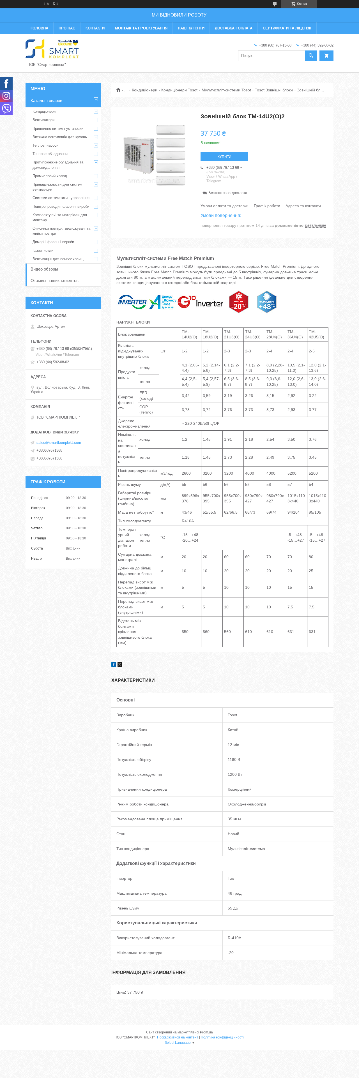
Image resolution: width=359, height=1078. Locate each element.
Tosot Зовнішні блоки (274, 90)
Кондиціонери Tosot (179, 90)
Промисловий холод (50, 176)
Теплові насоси (45, 145)
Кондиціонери (144, 90)
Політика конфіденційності (222, 1037)
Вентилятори (43, 120)
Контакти (95, 28)
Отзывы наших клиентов (55, 280)
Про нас (67, 28)
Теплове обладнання (50, 154)
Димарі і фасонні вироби (53, 242)
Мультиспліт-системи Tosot (226, 90)
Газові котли (43, 250)
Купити (224, 157)
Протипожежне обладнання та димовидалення (58, 164)
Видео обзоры (44, 269)
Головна (39, 28)
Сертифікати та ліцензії (287, 28)
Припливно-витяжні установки (58, 128)
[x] (120, 665)
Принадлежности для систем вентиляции (57, 186)
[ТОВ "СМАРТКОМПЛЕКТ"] (52, 49)
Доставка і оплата (233, 28)
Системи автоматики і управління (61, 198)
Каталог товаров (46, 100)
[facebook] (113, 665)
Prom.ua (206, 1032)
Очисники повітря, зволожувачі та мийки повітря (61, 231)
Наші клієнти (191, 28)
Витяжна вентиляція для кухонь (60, 137)
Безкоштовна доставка (227, 193)
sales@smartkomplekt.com (58, 442)
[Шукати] (311, 55)
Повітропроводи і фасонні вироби (61, 206)
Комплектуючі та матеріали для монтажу (60, 217)
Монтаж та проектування (141, 28)
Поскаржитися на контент (177, 1037)
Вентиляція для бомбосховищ (58, 259)
